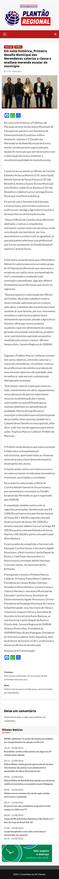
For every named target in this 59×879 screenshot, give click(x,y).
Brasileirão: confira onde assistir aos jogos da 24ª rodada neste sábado (28, 753)
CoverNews (26, 874)
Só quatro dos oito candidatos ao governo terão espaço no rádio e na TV (27, 808)
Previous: (25, 676)
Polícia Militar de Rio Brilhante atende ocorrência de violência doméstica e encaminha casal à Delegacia (29, 782)
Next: (28, 689)
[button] (5, 33)
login (26, 717)
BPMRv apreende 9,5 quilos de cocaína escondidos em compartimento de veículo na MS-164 (28, 740)
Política (18, 47)
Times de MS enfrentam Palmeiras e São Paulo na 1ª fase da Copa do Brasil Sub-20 (29, 820)
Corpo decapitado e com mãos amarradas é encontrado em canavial (25, 833)
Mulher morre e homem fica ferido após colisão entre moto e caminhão (27, 795)
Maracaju (8, 47)
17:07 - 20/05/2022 (13, 71)
